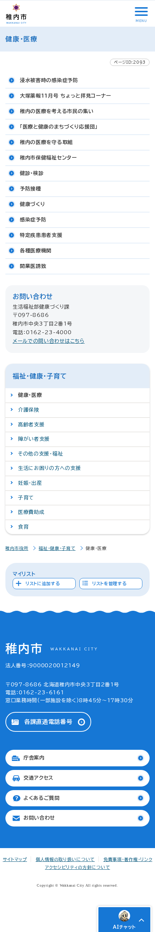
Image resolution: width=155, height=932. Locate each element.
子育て (26, 497)
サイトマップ (15, 859)
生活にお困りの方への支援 (49, 468)
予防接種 (30, 188)
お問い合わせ (39, 817)
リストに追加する (43, 583)
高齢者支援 (31, 424)
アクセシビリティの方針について (77, 867)
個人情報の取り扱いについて (65, 859)
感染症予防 (33, 219)
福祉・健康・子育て (57, 548)
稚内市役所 (16, 548)
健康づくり (32, 204)
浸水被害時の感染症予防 (49, 80)
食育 (23, 526)
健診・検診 (32, 173)
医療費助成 (31, 512)
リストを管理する (109, 583)
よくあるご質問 (41, 798)
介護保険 (28, 409)
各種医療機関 (36, 250)
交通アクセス (38, 777)
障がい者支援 (34, 439)
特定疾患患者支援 (41, 235)
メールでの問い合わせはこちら (49, 341)
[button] (140, 11)
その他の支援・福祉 (40, 453)
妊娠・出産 (30, 482)
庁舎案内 (34, 757)
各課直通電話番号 (48, 722)
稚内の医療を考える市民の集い (57, 111)
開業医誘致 (33, 266)
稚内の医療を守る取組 (46, 142)
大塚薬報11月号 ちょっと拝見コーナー (65, 95)
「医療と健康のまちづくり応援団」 (59, 126)
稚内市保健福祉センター (48, 157)
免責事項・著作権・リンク (127, 859)
